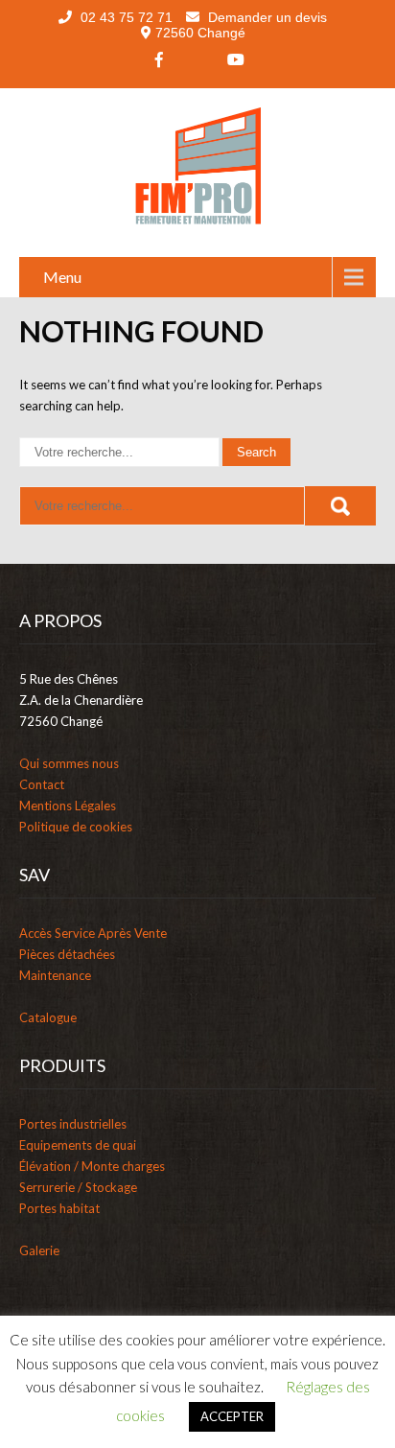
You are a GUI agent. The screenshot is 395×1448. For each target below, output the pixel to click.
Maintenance (55, 975)
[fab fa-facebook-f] (159, 59)
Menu (62, 277)
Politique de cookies (75, 826)
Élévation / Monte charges (92, 1166)
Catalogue (48, 1017)
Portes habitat (59, 1208)
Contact (41, 784)
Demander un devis (265, 17)
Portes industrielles (73, 1124)
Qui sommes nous (69, 763)
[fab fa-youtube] (236, 59)
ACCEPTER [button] (232, 1416)
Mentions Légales (67, 805)
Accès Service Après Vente (93, 933)
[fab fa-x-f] (197, 59)
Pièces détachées (67, 954)
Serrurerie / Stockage (78, 1187)
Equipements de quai (77, 1145)
